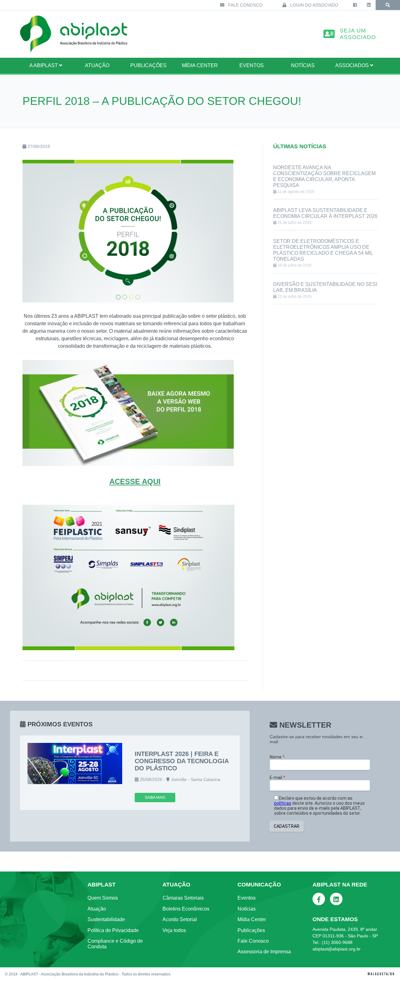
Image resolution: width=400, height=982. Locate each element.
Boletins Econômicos (185, 908)
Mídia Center (200, 65)
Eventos (251, 65)
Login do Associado (313, 4)
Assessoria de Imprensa (264, 951)
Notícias (303, 65)
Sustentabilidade (106, 919)
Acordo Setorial (179, 919)
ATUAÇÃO (97, 65)
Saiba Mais (155, 797)
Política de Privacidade (113, 930)
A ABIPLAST (44, 65)
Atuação (97, 908)
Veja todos (174, 930)
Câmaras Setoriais (183, 898)
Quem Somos (103, 898)
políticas (282, 803)
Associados (352, 65)
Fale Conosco (244, 4)
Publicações (148, 65)
